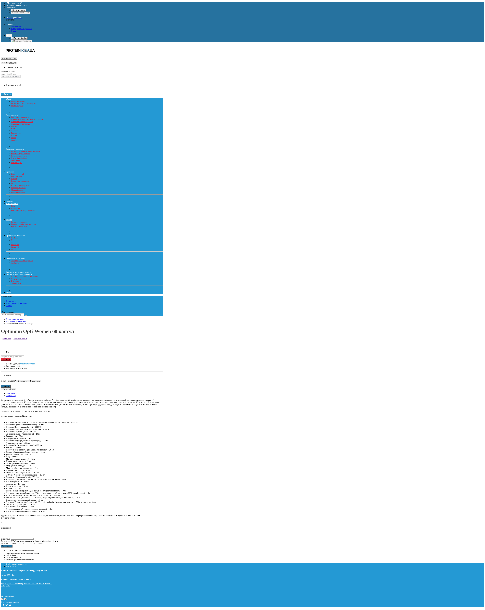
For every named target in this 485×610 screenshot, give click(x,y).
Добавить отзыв (8, 518)
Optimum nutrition (27, 364)
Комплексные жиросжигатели (23, 210)
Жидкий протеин (18, 190)
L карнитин (15, 208)
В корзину (6, 386)
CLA (13, 206)
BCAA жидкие (17, 106)
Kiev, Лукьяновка (18, 10)
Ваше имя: (5, 528)
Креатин (9, 220)
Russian (23, 38)
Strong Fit (15, 247)
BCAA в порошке (18, 101)
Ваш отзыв (5, 539)
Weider (14, 249)
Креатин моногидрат (19, 226)
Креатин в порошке (19, 222)
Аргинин (14, 131)
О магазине (16, 26)
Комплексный (16, 176)
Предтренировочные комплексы (24, 279)
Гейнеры (9, 201)
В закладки (22, 381)
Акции (8, 292)
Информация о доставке (21, 29)
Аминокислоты (12, 115)
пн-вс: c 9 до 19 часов (20, 13)
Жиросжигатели (12, 204)
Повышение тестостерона (15, 258)
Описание (10, 393)
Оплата (14, 31)
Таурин (14, 140)
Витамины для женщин (20, 154)
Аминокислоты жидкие (20, 124)
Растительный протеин (20, 185)
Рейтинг (4, 544)
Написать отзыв (20, 339)
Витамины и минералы (15, 149)
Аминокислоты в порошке (22, 122)
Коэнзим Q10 (16, 163)
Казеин (14, 183)
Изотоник (15, 281)
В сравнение (34, 381)
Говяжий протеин (18, 188)
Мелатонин (15, 160)
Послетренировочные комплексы (24, 277)
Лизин (13, 138)
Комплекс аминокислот (20, 117)
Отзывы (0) (11, 396)
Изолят (14, 179)
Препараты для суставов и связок (18, 272)
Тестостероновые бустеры (22, 261)
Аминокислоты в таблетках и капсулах (27, 119)
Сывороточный (17, 174)
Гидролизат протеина (20, 181)
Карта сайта (11, 566)
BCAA (8, 99)
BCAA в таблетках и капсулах (23, 103)
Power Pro (15, 245)
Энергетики (16, 283)
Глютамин (15, 126)
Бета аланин (16, 133)
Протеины (10, 172)
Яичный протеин (18, 192)
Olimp (13, 242)
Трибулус (15, 263)
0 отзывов (7, 339)
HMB (13, 129)
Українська (26, 41)
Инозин (14, 135)
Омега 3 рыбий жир (19, 158)
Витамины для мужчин (20, 156)
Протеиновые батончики (15, 236)
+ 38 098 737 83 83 (14, 67)
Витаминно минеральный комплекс (25, 151)
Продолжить (6, 546)
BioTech (14, 238)
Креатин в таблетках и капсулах (24, 224)
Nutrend (14, 240)
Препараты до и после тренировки (19, 274)
